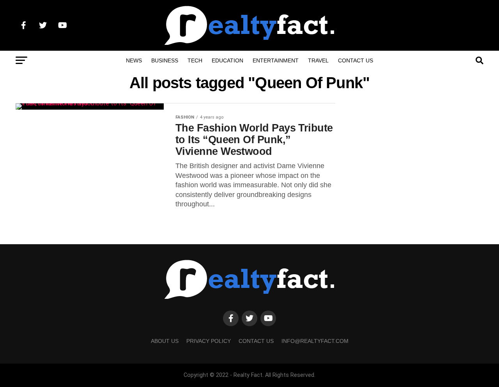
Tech (195, 60)
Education (227, 60)
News (134, 60)
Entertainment (276, 60)
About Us (165, 341)
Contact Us (355, 60)
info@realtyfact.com (315, 341)
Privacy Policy (208, 341)
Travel (318, 60)
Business (164, 60)
